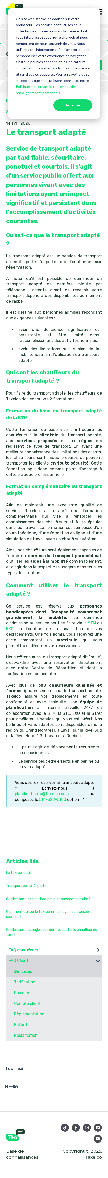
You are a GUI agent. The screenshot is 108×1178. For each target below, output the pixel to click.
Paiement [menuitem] (23, 992)
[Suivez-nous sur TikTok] (65, 1128)
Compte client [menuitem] (27, 1003)
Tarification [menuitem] (24, 982)
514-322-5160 (52, 799)
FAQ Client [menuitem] (18, 960)
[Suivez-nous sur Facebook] (76, 1128)
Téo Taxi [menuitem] (14, 1068)
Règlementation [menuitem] (29, 1014)
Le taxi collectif (19, 873)
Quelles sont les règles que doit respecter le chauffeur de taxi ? (51, 932)
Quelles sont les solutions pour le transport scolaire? (48, 899)
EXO (11, 628)
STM (92, 623)
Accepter (73, 105)
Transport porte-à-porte (26, 886)
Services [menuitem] (23, 971)
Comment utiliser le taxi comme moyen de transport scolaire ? (49, 914)
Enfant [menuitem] (20, 1024)
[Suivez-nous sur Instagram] (87, 1128)
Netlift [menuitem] (11, 1087)
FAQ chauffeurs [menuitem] (23, 950)
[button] (98, 950)
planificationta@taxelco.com (42, 793)
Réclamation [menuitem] (26, 1035)
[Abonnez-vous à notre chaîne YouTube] (98, 1139)
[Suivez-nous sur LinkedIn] (98, 1128)
